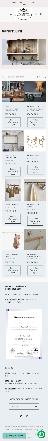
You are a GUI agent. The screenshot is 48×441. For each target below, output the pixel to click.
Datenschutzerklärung (31, 430)
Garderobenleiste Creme (11, 255)
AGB (42, 430)
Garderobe (8, 106)
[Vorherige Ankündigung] (5, 3)
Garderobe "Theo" (33, 106)
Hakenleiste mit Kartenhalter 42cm (34, 255)
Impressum (37, 434)
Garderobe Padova (33, 155)
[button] (5, 14)
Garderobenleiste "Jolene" (33, 206)
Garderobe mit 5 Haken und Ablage (11, 156)
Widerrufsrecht (17, 430)
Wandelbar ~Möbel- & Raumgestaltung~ (23, 426)
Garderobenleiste (11, 205)
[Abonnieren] (36, 406)
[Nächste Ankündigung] (43, 3)
